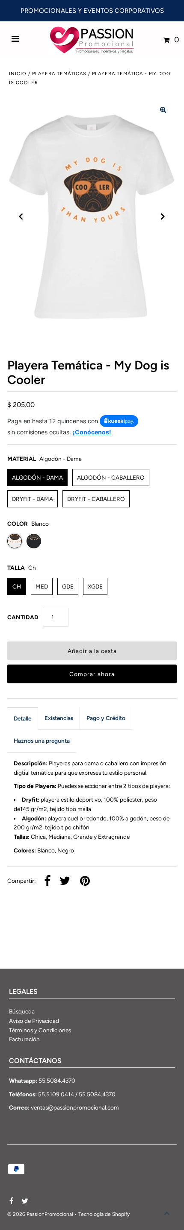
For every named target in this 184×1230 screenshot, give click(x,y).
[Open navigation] (15, 39)
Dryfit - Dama (32, 498)
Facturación (24, 1039)
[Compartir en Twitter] (64, 881)
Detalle (22, 718)
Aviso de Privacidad (34, 1020)
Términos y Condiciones (40, 1030)
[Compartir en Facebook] (47, 881)
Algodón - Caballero (111, 477)
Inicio (18, 73)
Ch (16, 586)
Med (42, 586)
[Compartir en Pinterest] (85, 881)
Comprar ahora (92, 674)
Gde (68, 586)
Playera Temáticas (59, 73)
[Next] (163, 216)
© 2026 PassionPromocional (40, 1214)
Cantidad (23, 617)
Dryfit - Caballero (96, 498)
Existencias (59, 718)
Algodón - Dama (37, 477)
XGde (95, 586)
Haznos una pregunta (42, 740)
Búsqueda (22, 1011)
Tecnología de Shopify (104, 1214)
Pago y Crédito (105, 718)
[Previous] (21, 216)
